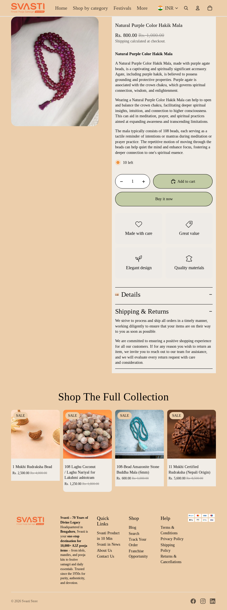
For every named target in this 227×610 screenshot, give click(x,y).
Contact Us (105, 556)
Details (130, 294)
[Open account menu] (198, 8)
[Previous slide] (15, 434)
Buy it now (164, 199)
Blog (132, 527)
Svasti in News (108, 544)
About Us (104, 550)
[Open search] (186, 8)
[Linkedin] (212, 601)
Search (134, 534)
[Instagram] (203, 601)
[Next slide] (55, 434)
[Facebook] (193, 601)
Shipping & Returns (142, 311)
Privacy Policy (172, 539)
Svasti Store (30, 601)
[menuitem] (142, 8)
